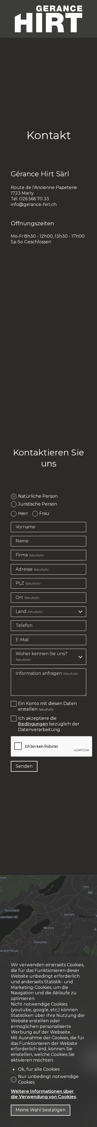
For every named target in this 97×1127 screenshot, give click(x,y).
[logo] (48, 18)
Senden (24, 766)
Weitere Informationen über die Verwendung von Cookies (43, 1094)
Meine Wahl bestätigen (40, 1109)
